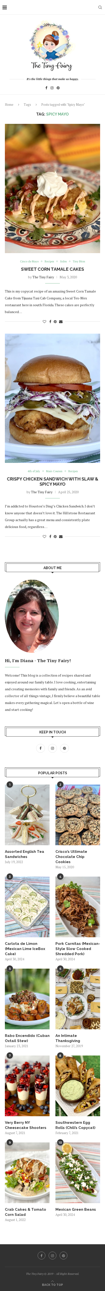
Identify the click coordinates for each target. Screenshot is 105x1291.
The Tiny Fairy (43, 277)
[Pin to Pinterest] (55, 321)
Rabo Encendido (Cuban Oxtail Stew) (27, 1038)
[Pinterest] (58, 88)
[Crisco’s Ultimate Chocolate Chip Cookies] (77, 815)
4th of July (34, 471)
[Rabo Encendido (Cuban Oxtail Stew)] (27, 999)
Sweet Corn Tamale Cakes (52, 269)
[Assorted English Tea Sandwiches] (27, 815)
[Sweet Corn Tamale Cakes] (52, 188)
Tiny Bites (79, 261)
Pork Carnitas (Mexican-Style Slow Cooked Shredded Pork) (77, 948)
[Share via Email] (61, 321)
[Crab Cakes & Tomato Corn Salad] (27, 1172)
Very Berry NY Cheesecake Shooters (25, 1125)
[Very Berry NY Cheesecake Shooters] (27, 1086)
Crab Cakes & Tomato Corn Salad (25, 1212)
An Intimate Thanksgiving (67, 1038)
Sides (63, 261)
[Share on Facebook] (50, 321)
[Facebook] (46, 88)
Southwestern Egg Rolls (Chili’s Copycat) (75, 1125)
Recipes (49, 261)
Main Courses (54, 471)
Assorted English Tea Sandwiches (24, 854)
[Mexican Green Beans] (77, 1172)
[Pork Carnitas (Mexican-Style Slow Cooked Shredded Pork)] (77, 907)
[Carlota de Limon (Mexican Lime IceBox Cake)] (27, 907)
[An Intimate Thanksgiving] (77, 999)
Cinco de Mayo (29, 261)
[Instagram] (52, 88)
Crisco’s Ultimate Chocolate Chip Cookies (71, 856)
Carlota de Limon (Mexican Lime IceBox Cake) (25, 948)
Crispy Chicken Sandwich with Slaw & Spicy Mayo (52, 481)
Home (9, 104)
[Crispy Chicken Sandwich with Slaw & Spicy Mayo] (52, 398)
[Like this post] (44, 321)
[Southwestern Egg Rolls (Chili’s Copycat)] (77, 1086)
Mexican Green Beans (75, 1209)
